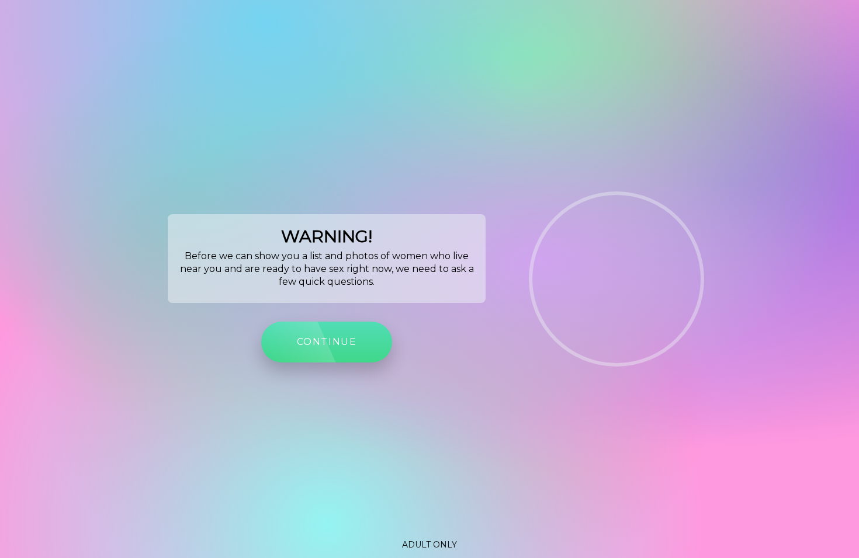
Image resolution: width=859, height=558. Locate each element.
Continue (327, 341)
